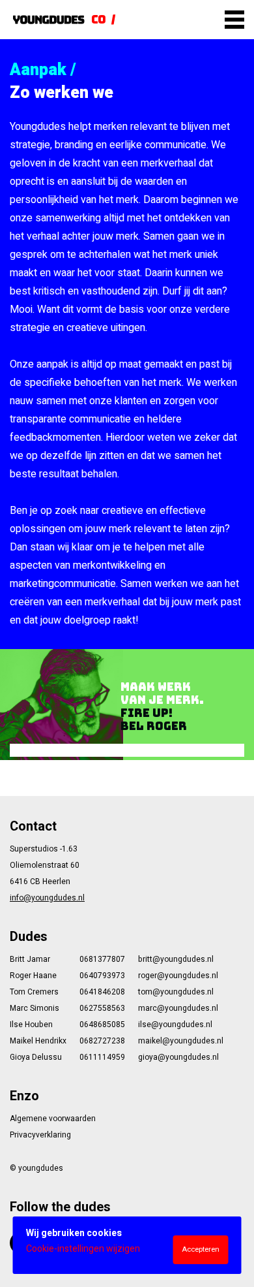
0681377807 (102, 959)
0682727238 (102, 1041)
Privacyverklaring (40, 1135)
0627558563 (102, 1008)
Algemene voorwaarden (53, 1118)
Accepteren (200, 1249)
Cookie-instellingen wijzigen (83, 1249)
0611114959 (102, 1057)
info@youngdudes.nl (47, 898)
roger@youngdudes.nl (178, 975)
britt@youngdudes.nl (176, 959)
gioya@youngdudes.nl (178, 1057)
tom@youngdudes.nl (176, 992)
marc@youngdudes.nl (178, 1008)
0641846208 (102, 992)
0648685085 (102, 1024)
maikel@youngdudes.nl (180, 1041)
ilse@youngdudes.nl (175, 1024)
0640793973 (102, 975)
